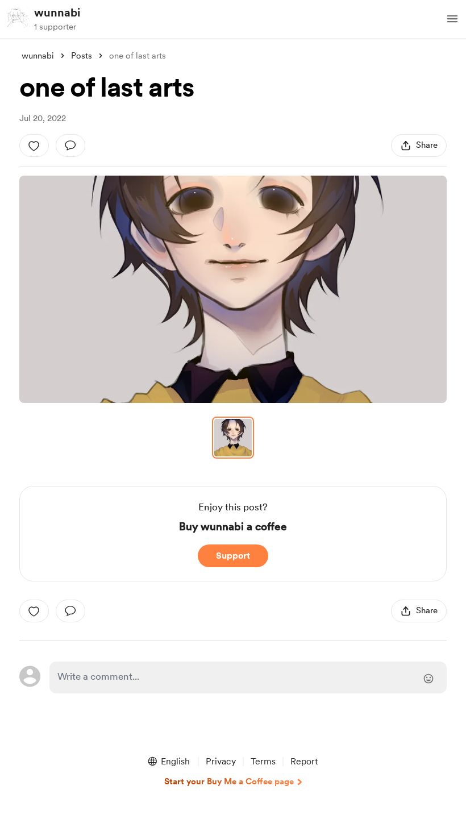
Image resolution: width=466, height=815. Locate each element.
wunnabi (57, 12)
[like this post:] (34, 145)
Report (304, 761)
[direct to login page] (247, 677)
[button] (452, 19)
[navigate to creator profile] (18, 18)
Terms (263, 761)
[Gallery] (233, 289)
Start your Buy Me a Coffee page (229, 781)
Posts (81, 56)
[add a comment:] (70, 145)
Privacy (221, 761)
